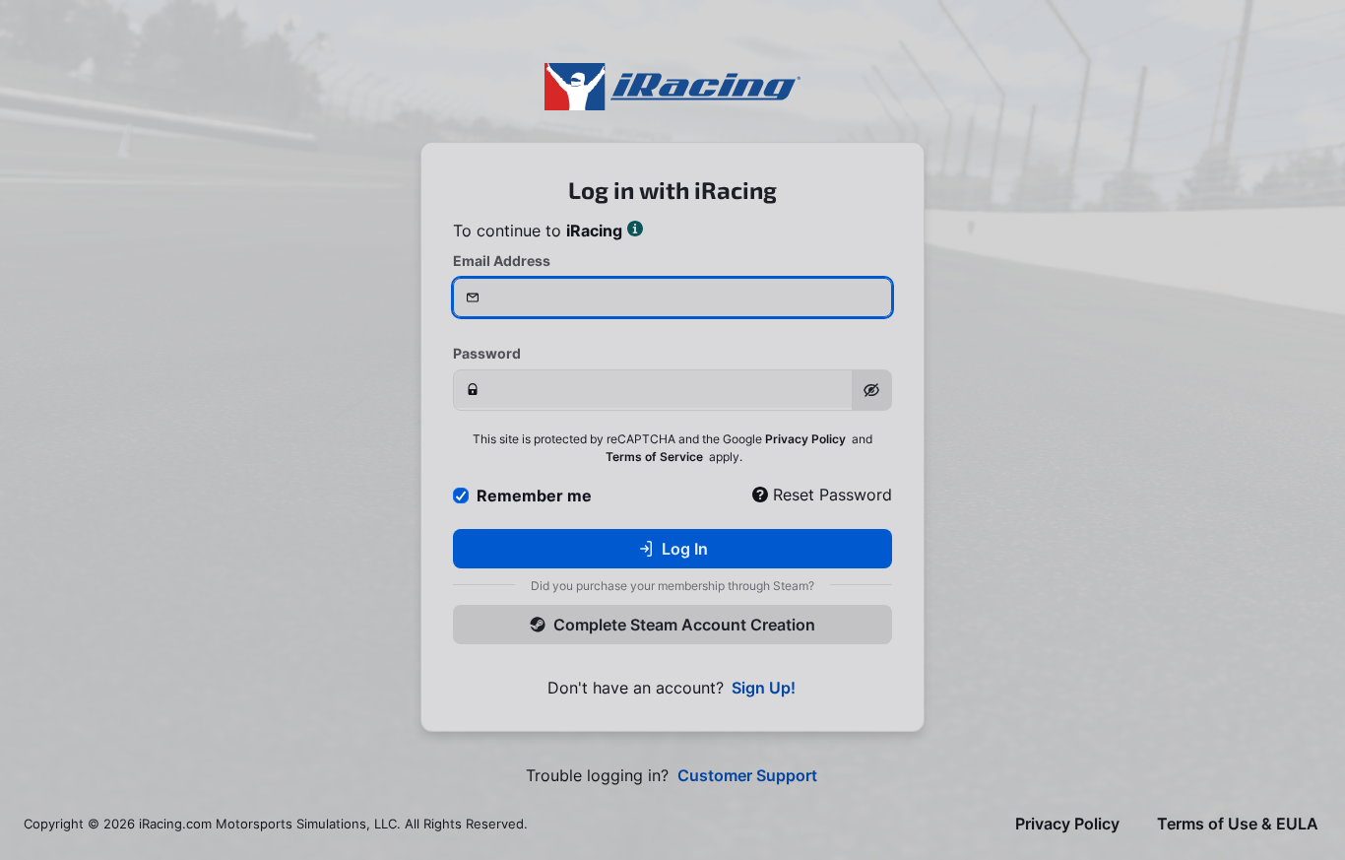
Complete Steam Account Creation (684, 624)
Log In (685, 549)
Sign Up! (764, 688)
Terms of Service (654, 456)
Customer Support (747, 775)
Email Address (501, 260)
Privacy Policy (805, 438)
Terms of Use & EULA (1237, 824)
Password (487, 353)
